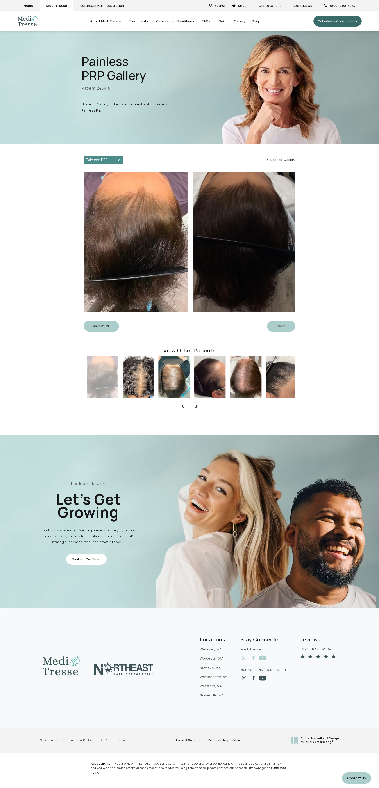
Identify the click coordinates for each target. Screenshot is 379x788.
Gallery (239, 21)
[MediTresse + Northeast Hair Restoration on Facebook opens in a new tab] (253, 657)
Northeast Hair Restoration (102, 5)
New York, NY (210, 667)
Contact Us (302, 5)
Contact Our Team (87, 559)
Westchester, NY (213, 676)
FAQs (206, 21)
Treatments (138, 21)
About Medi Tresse (105, 21)
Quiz (222, 21)
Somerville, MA (212, 695)
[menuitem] (244, 657)
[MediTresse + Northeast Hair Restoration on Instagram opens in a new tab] (244, 657)
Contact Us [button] (356, 778)
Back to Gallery (282, 159)
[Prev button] (182, 406)
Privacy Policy (218, 740)
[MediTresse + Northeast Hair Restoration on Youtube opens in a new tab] (262, 657)
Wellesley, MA (211, 649)
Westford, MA (211, 686)
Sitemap (238, 740)
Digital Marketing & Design (319, 740)
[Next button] (196, 406)
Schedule (337, 21)
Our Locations (270, 5)
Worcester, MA (212, 658)
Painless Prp (91, 110)
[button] (220, 5)
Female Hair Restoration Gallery (140, 104)
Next (281, 326)
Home (28, 5)
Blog (255, 21)
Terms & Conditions (189, 740)
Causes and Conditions (175, 21)
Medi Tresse (56, 5)
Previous (101, 326)
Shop (242, 5)
